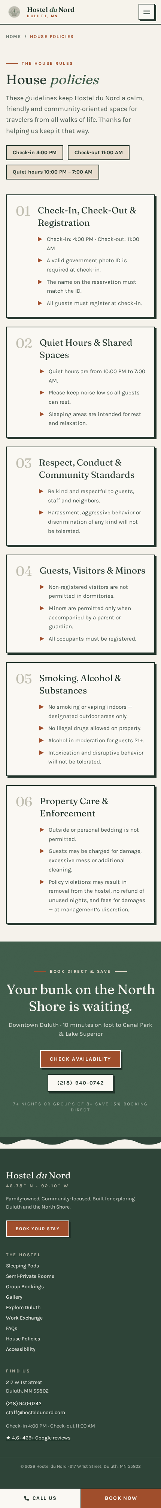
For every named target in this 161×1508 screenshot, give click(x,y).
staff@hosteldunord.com (35, 1412)
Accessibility (21, 1349)
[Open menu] (147, 12)
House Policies (23, 1339)
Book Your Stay (38, 1228)
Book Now (121, 1498)
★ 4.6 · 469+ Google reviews (38, 1438)
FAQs (11, 1328)
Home (13, 36)
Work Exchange (24, 1318)
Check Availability (80, 1059)
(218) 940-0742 (80, 1083)
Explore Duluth (23, 1307)
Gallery (14, 1297)
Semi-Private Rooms (30, 1276)
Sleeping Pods (22, 1266)
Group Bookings (25, 1286)
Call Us (45, 1498)
